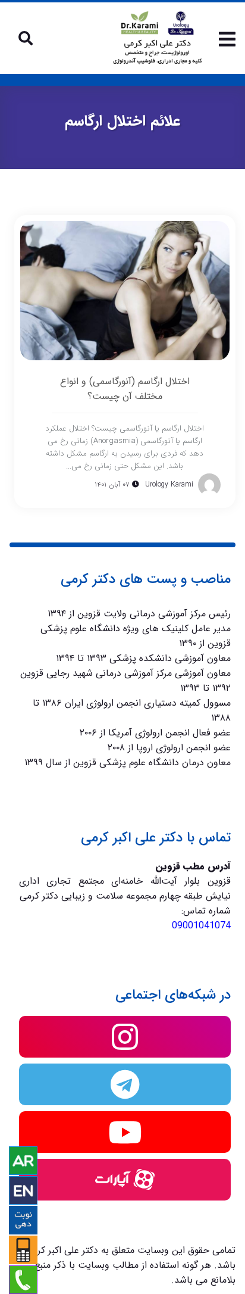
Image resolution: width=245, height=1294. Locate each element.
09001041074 (201, 925)
